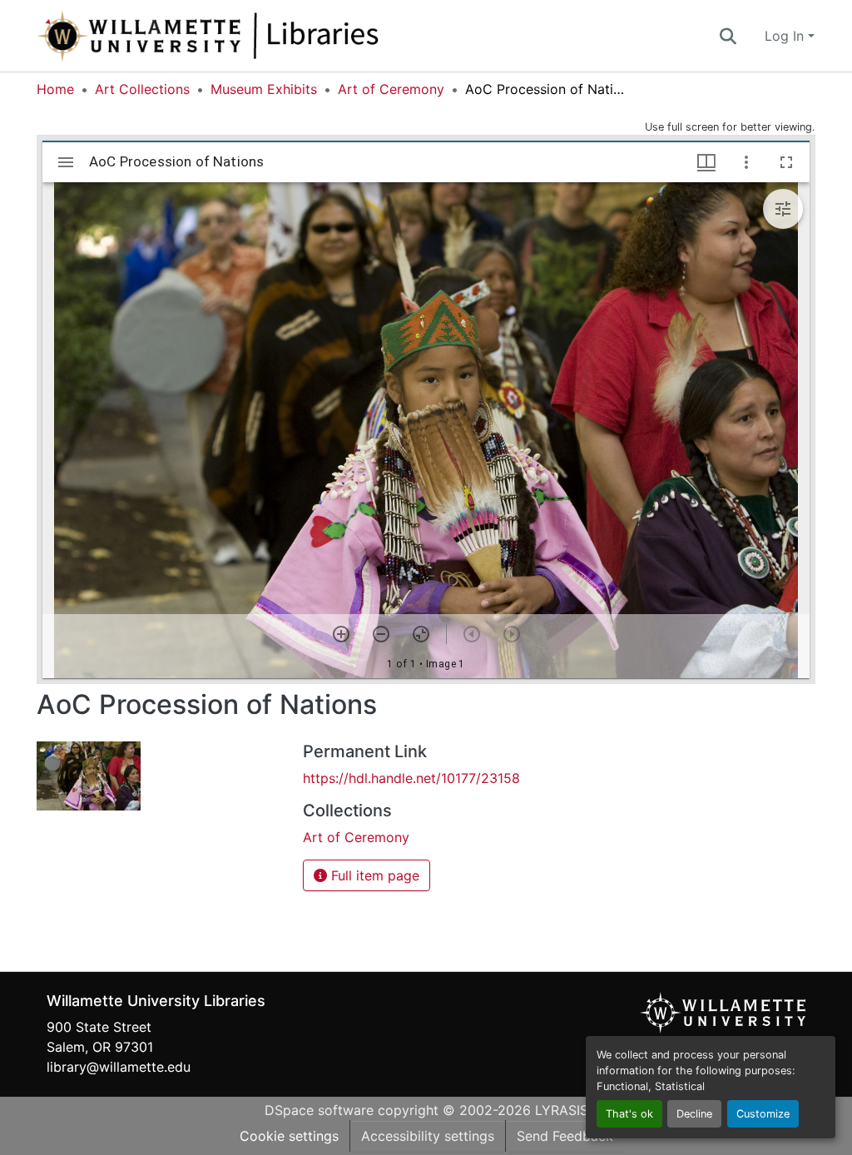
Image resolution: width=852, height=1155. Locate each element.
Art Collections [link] (142, 89)
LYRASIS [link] (561, 1110)
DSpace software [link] (319, 1110)
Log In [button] (786, 35)
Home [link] (55, 89)
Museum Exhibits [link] (264, 89)
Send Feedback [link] (565, 1136)
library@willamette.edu (119, 1066)
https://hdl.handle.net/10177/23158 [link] (411, 778)
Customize (763, 1114)
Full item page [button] (373, 875)
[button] (263, 36)
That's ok (629, 1114)
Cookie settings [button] (289, 1136)
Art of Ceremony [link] (391, 89)
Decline (694, 1114)
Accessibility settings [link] (427, 1136)
